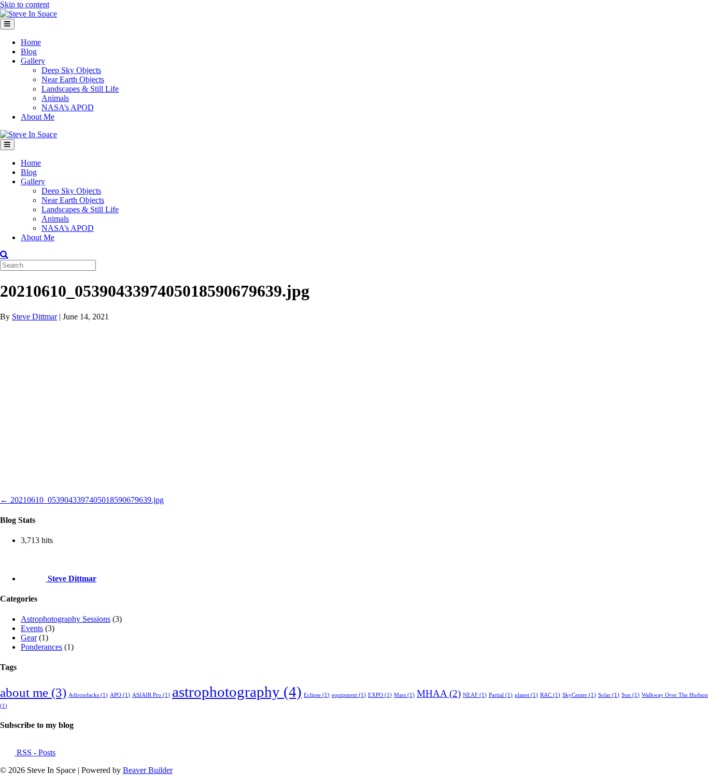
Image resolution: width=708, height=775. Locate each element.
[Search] (4, 255)
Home (31, 42)
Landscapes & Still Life (80, 88)
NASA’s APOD (67, 107)
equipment (349, 695)
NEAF (475, 695)
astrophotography (237, 691)
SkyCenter (579, 695)
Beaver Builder (148, 770)
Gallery (33, 60)
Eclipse (317, 695)
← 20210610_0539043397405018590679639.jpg (82, 499)
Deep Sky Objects (71, 70)
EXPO (380, 695)
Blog (29, 51)
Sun (630, 695)
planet (526, 695)
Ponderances (41, 646)
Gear (29, 637)
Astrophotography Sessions (65, 619)
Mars (404, 695)
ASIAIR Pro (151, 695)
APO (120, 695)
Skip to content (24, 4)
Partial (501, 695)
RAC (550, 695)
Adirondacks (88, 695)
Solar (608, 695)
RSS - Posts (35, 752)
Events (32, 628)
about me (33, 692)
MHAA (439, 693)
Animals (55, 98)
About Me (37, 116)
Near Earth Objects (72, 79)
